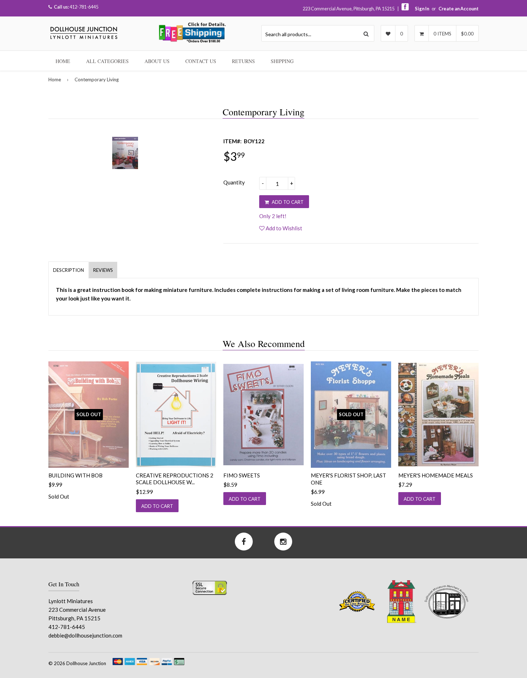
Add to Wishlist (283, 228)
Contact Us (200, 61)
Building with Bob (75, 475)
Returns (243, 61)
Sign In (422, 8)
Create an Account (458, 8)
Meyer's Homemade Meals (435, 475)
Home (63, 61)
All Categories (107, 61)
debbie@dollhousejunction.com (85, 635)
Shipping (282, 61)
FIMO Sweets (241, 475)
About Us (157, 61)
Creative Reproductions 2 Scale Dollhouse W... (174, 479)
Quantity (234, 182)
